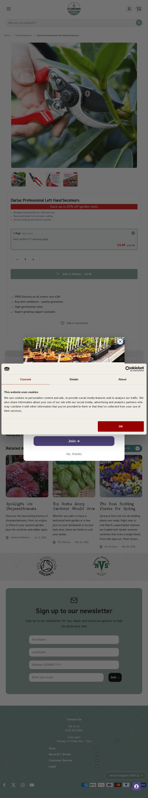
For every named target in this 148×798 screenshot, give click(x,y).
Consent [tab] (25, 379)
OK (121, 426)
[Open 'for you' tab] (136, 786)
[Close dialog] (120, 341)
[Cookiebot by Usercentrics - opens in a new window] (128, 369)
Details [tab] (74, 379)
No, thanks (74, 454)
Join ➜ (74, 441)
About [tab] (122, 379)
